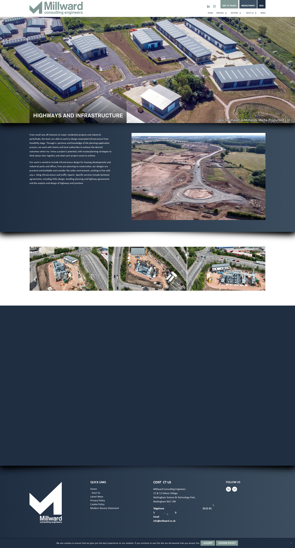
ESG (261, 5)
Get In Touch (229, 5)
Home (210, 13)
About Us (249, 13)
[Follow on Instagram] (214, 6)
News (263, 13)
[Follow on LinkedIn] (208, 6)
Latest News (96, 497)
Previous (28, 385)
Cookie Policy (97, 504)
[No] (291, 543)
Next (267, 385)
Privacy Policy (97, 501)
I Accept (208, 543)
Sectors (234, 13)
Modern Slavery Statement (104, 508)
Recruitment (248, 5)
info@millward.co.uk (164, 521)
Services (220, 13)
